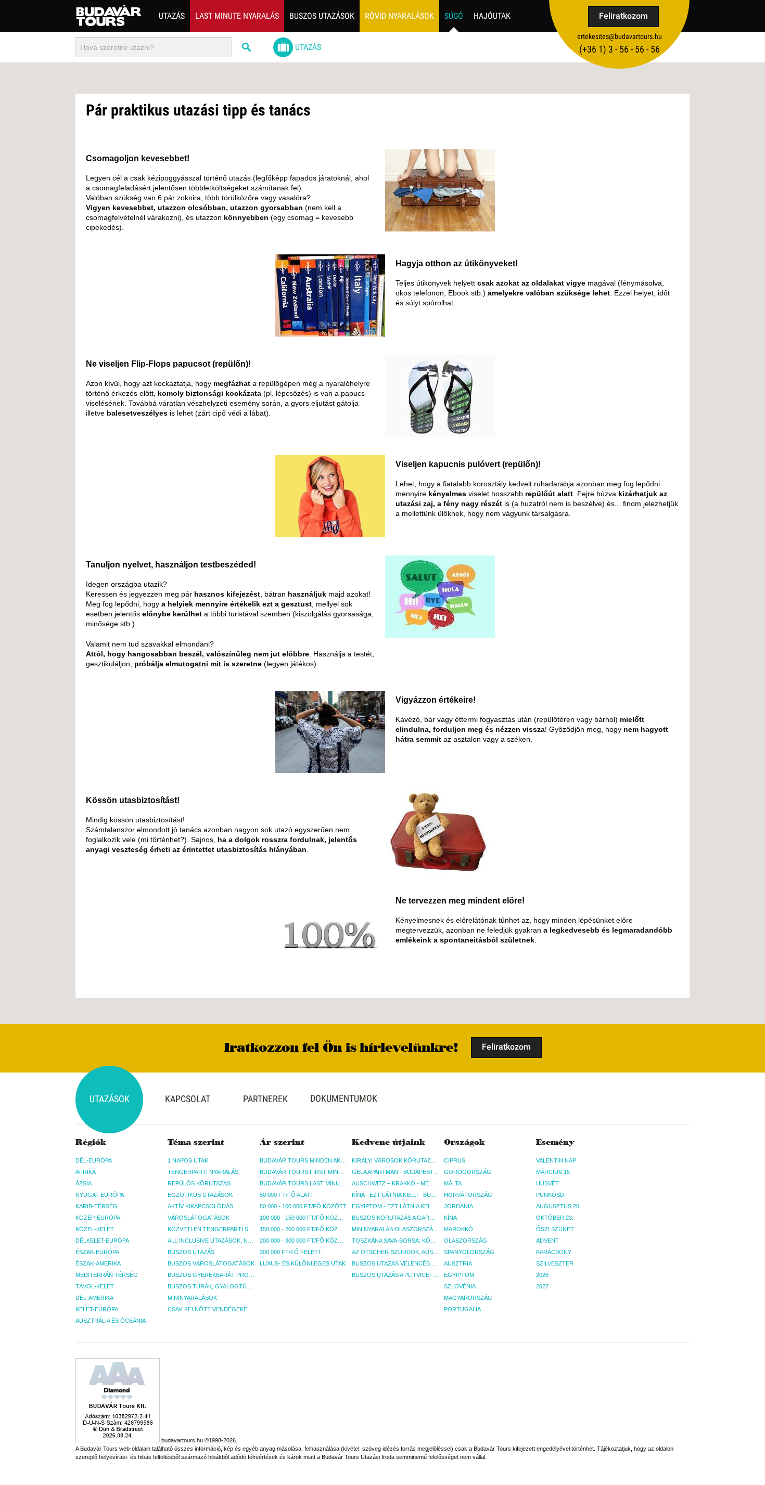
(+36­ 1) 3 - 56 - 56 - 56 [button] (619, 49)
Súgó (453, 16)
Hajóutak (492, 16)
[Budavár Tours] (108, 15)
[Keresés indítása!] (247, 47)
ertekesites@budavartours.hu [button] (619, 36)
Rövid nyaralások (399, 16)
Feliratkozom (623, 16)
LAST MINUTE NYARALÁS (237, 16)
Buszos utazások (321, 16)
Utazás (172, 16)
